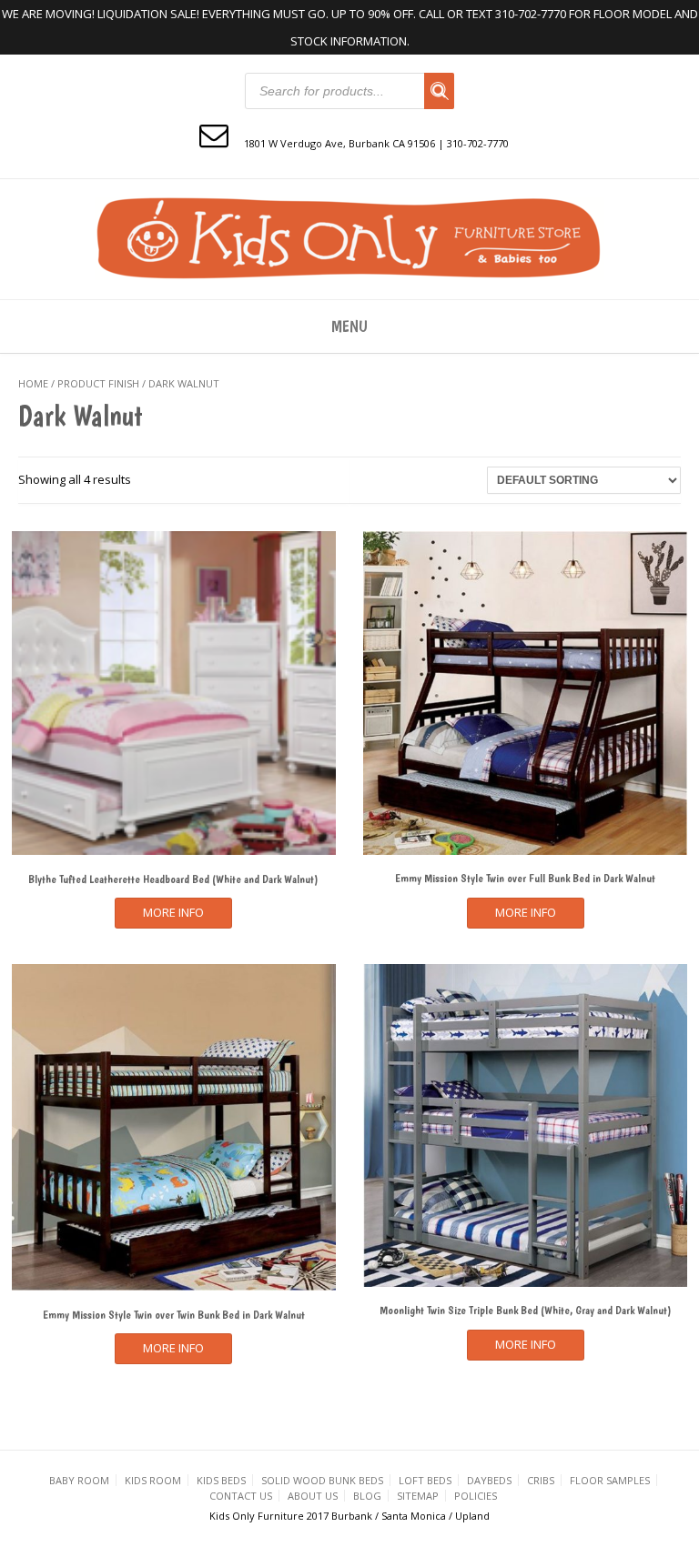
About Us (313, 1496)
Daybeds (489, 1480)
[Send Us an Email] (213, 134)
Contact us (240, 1496)
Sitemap (418, 1496)
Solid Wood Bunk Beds (322, 1480)
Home (33, 383)
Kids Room (153, 1480)
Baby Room (79, 1480)
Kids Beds (221, 1480)
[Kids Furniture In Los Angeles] (349, 236)
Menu (349, 326)
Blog (367, 1496)
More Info (173, 912)
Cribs (540, 1480)
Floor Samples (610, 1480)
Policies (475, 1496)
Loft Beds (425, 1480)
